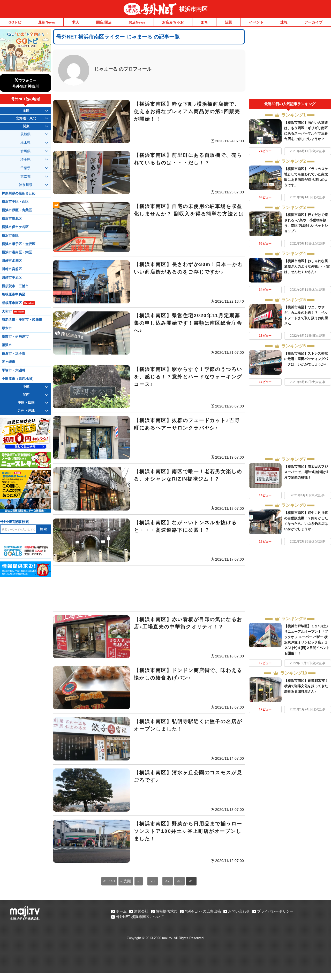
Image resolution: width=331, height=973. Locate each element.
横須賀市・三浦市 (15, 286)
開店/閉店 (104, 22)
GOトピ (15, 22)
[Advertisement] (149, 588)
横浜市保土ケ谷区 (15, 227)
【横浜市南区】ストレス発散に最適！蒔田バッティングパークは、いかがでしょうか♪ (306, 358)
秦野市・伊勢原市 (15, 336)
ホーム (121, 911)
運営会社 (141, 911)
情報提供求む (166, 911)
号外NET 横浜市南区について (140, 917)
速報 (284, 22)
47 (168, 881)
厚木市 (7, 328)
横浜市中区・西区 (15, 201)
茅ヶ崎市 (8, 362)
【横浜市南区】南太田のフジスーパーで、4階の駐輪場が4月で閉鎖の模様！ (306, 472)
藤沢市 (7, 345)
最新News (46, 22)
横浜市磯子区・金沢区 (18, 244)
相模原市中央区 (13, 294)
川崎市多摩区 (12, 261)
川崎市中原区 (12, 277)
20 (153, 881)
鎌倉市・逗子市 (13, 353)
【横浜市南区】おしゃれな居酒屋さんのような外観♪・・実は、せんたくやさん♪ (307, 266)
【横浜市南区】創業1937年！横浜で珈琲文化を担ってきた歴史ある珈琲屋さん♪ (306, 686)
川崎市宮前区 (12, 269)
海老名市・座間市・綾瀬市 (22, 319)
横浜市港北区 (12, 219)
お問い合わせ (239, 911)
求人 (75, 22)
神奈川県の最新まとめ (18, 193)
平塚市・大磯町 (13, 370)
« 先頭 (126, 881)
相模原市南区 (18, 303)
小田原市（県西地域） (18, 379)
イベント (256, 22)
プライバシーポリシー (275, 911)
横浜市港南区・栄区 (17, 252)
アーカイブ (313, 22)
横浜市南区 (193, 9)
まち (204, 22)
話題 (228, 22)
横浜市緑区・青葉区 (17, 210)
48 (179, 881)
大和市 (13, 311)
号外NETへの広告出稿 (203, 911)
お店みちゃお (173, 22)
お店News (137, 22)
